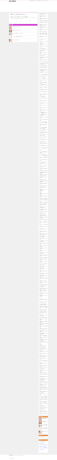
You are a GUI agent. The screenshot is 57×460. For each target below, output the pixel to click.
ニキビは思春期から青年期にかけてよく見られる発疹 (44, 115)
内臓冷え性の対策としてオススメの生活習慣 (44, 194)
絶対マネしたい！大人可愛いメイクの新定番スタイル (44, 337)
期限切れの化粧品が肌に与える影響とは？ (44, 278)
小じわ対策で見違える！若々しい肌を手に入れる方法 (44, 241)
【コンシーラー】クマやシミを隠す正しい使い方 (44, 46)
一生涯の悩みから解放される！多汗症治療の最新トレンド (44, 172)
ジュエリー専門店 (41, 449)
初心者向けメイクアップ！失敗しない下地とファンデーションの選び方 (44, 202)
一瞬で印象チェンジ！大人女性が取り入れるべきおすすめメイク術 (44, 175)
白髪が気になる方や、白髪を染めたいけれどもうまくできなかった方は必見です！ (44, 307)
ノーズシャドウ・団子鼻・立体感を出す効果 (44, 120)
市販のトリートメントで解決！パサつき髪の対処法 (44, 246)
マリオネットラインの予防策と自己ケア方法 (44, 157)
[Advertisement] (28, 7)
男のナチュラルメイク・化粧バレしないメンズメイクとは (44, 302)
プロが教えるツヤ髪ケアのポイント (43, 141)
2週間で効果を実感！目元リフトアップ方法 (43, 16)
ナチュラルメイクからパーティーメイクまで (44, 105)
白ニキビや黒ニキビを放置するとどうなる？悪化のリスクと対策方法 (44, 304)
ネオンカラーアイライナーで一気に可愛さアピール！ (44, 117)
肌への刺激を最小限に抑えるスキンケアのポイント (44, 349)
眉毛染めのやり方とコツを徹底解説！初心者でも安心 (44, 321)
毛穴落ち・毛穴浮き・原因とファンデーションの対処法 (44, 286)
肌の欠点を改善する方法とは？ (43, 347)
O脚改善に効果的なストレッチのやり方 (43, 37)
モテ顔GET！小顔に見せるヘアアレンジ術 (44, 164)
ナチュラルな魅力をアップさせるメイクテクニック (44, 103)
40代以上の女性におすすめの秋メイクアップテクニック (44, 27)
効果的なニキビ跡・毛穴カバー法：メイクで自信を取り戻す (44, 207)
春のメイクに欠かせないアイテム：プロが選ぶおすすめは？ (44, 266)
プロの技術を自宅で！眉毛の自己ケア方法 (44, 143)
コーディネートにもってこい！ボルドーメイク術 (44, 80)
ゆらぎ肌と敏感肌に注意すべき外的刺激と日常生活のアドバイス (44, 70)
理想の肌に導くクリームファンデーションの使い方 (44, 295)
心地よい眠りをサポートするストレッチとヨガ (44, 250)
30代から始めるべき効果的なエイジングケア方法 (44, 19)
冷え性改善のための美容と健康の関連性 (44, 200)
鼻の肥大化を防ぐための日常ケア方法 (44, 411)
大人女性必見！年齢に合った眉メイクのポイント (44, 231)
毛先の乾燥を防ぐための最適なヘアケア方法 (44, 282)
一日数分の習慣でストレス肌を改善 (43, 170)
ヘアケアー (41, 150)
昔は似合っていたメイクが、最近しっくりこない (44, 261)
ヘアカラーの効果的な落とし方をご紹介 (44, 146)
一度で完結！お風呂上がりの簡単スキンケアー (44, 168)
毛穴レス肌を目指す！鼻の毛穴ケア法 (44, 284)
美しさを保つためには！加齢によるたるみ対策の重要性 (44, 340)
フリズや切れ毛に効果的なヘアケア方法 (44, 139)
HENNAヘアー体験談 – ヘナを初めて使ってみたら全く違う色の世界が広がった (44, 34)
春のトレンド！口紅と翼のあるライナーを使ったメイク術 (44, 264)
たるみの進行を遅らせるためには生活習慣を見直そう (44, 57)
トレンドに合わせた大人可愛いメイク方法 (44, 98)
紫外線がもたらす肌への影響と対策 (43, 335)
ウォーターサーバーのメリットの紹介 (43, 444)
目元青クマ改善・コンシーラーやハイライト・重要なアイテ (44, 315)
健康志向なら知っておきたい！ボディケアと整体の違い (44, 190)
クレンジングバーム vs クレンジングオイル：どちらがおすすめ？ (43, 76)
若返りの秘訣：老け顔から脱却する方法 (44, 374)
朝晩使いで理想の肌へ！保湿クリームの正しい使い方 (44, 276)
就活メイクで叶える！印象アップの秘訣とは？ (44, 243)
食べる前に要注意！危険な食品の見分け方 (44, 399)
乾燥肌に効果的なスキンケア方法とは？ (43, 177)
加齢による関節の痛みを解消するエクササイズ (44, 205)
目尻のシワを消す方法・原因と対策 (43, 317)
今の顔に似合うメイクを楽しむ (43, 179)
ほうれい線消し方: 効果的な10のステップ (43, 67)
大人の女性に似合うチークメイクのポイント (44, 227)
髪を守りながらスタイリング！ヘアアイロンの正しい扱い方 (44, 406)
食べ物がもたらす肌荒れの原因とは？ (44, 401)
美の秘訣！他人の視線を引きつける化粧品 (44, 342)
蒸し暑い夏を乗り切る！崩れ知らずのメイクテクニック (44, 377)
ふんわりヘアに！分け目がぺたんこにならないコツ (44, 60)
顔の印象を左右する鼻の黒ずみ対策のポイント (44, 389)
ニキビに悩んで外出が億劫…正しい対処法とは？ (44, 110)
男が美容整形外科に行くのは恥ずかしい (44, 299)
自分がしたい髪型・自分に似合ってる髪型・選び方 (44, 366)
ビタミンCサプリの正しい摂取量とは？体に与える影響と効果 (43, 127)
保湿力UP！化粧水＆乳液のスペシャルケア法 (43, 187)
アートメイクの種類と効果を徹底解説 (44, 74)
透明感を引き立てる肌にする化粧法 (43, 387)
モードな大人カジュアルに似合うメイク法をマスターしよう (44, 166)
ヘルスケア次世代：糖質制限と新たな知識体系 (44, 152)
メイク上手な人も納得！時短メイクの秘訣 (44, 160)
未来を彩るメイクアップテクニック (43, 280)
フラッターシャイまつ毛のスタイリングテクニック (44, 137)
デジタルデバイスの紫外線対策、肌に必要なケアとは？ (44, 94)
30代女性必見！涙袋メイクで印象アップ (44, 22)
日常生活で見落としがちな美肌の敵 (43, 257)
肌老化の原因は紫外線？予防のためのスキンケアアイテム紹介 (44, 356)
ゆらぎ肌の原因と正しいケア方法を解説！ (44, 72)
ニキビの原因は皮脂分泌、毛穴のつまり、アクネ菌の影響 (44, 112)
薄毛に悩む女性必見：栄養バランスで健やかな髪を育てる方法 (44, 379)
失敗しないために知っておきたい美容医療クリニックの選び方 (44, 234)
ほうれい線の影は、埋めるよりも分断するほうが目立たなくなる (44, 63)
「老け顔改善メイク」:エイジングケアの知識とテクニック (44, 44)
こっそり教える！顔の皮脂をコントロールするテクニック (18, 33)
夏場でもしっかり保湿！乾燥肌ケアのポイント (44, 222)
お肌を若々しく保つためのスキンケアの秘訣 (44, 52)
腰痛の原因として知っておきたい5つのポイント (43, 363)
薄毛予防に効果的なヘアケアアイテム (44, 381)
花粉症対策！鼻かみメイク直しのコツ (44, 372)
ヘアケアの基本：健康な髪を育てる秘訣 (44, 148)
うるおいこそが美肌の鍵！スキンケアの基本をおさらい (44, 50)
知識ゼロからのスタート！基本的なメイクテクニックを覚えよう (44, 329)
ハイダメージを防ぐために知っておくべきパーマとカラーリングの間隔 (44, 122)
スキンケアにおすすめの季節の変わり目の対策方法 (44, 82)
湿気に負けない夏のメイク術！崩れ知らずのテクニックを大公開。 (44, 288)
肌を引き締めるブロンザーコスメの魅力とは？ (44, 351)
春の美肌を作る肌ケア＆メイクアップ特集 (44, 269)
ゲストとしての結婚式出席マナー (43, 78)
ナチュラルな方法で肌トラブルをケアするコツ (44, 101)
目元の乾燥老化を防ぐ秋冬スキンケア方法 (44, 313)
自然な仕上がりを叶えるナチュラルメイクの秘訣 (44, 370)
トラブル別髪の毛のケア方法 (43, 96)
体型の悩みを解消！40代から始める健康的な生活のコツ (44, 181)
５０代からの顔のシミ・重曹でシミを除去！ (44, 413)
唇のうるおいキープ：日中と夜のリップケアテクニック (44, 212)
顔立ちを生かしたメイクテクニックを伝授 (44, 394)
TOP (11, 455)
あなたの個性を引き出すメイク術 (43, 48)
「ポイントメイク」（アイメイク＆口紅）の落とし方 (44, 41)
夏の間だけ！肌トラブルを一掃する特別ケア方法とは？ (44, 217)
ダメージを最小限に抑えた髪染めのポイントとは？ (44, 90)
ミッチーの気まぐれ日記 (41, 441)
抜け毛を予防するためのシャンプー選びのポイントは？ (44, 253)
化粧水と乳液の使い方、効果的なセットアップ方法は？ (44, 209)
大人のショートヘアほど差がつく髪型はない (44, 224)
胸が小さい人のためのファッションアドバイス (44, 358)
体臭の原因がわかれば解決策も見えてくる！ (44, 183)
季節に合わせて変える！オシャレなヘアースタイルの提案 (44, 236)
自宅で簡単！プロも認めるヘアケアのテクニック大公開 (44, 368)
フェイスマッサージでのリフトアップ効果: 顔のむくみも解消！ (44, 135)
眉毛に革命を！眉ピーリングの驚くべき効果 (44, 319)
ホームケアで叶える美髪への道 (43, 154)
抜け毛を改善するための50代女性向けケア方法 (44, 255)
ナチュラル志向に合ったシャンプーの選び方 (44, 108)
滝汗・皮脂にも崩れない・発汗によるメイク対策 (44, 293)
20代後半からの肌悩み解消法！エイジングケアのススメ (44, 14)
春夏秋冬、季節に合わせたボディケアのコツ (44, 271)
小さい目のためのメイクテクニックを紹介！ (44, 239)
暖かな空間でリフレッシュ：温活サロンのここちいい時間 (44, 273)
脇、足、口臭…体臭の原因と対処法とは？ (44, 361)
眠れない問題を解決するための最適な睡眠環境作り (44, 324)
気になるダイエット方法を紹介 (42, 446)
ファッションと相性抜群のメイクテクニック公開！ (44, 130)
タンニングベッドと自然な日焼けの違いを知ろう (44, 87)
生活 (40, 297)
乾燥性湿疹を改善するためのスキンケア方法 (44, 421)
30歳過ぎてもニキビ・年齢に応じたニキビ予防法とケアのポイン (44, 25)
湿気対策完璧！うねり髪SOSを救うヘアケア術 (44, 291)
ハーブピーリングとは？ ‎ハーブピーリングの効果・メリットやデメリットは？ (44, 125)
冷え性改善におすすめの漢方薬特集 (43, 198)
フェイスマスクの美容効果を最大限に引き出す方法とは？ (18, 36)
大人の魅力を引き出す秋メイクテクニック (44, 229)
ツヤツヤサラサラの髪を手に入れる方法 (44, 92)
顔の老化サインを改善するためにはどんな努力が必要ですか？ (44, 391)
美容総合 (40, 344)
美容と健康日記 (12, 1)
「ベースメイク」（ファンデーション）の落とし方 (43, 39)
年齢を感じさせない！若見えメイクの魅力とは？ (44, 248)
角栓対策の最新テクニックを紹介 (43, 384)
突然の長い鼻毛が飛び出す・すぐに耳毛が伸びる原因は (44, 333)
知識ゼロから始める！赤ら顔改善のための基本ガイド (44, 331)
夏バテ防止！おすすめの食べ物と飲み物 (44, 220)
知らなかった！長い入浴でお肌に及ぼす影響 (44, 326)
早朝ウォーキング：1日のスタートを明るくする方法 (43, 259)
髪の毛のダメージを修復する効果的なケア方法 (44, 403)
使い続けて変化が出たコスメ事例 (43, 185)
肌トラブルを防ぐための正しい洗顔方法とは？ (44, 354)
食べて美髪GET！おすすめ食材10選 (43, 397)
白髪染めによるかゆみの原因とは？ (43, 309)
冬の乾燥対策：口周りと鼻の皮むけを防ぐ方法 (44, 196)
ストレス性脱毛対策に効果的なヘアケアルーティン (44, 85)
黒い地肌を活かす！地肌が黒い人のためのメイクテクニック (44, 408)
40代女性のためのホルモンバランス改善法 (44, 30)
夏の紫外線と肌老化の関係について (43, 215)
